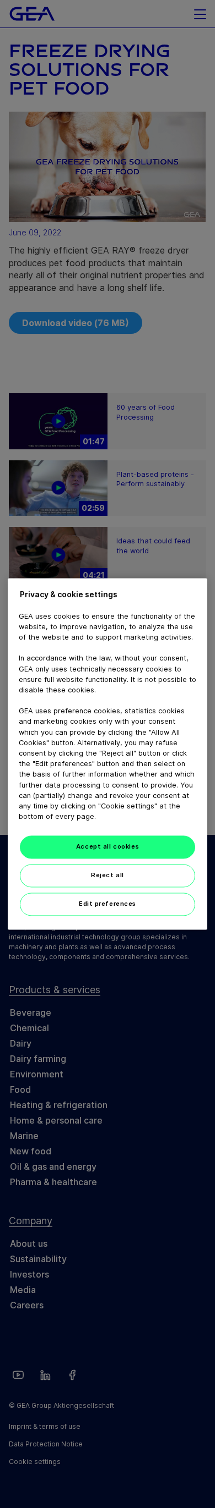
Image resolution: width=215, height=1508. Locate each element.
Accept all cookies (107, 847)
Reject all (107, 875)
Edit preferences (107, 904)
